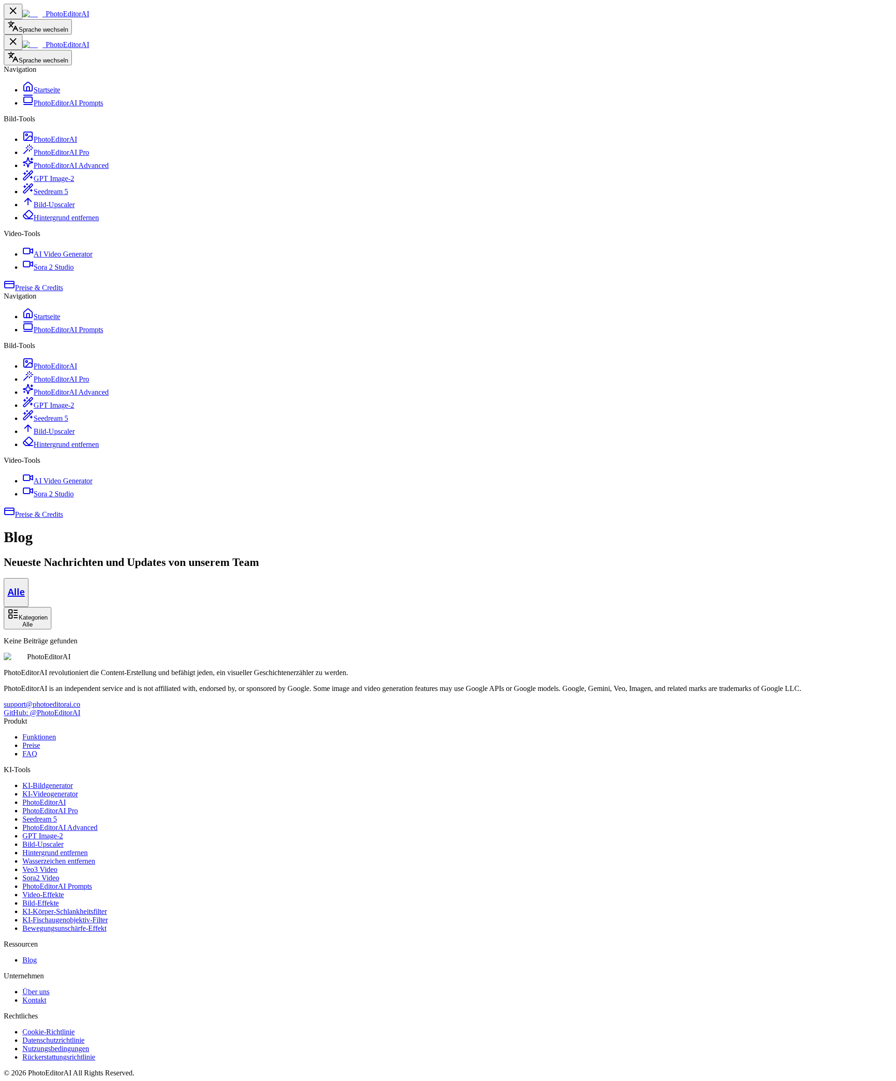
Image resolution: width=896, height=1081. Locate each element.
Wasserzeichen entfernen (58, 861)
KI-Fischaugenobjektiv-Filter (65, 920)
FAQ (29, 754)
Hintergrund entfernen (55, 853)
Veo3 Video (39, 869)
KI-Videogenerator (50, 794)
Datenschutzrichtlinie (53, 1040)
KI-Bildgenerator (47, 785)
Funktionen (39, 737)
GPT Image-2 (42, 836)
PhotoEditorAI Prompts (57, 886)
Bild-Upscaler (42, 844)
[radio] (16, 592)
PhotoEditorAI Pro (50, 811)
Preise (31, 745)
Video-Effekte (43, 895)
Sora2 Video (40, 878)
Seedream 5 (39, 819)
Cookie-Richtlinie (48, 1032)
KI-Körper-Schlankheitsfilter (64, 911)
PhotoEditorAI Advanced (60, 827)
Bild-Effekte (40, 903)
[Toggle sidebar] (13, 11)
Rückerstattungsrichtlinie (58, 1057)
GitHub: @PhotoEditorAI (42, 713)
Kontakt (34, 1000)
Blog (29, 960)
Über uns (35, 992)
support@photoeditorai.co (42, 704)
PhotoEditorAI (44, 802)
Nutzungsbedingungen (55, 1049)
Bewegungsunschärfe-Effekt (64, 928)
